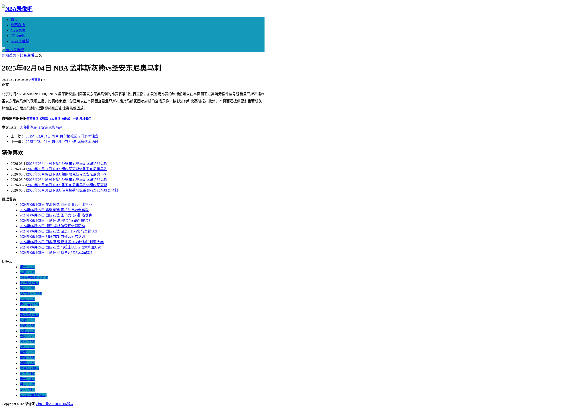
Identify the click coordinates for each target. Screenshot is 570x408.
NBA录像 (18, 30)
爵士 (27, 384)
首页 (14, 20)
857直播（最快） (61, 118)
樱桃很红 (85, 118)
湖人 (27, 390)
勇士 (27, 379)
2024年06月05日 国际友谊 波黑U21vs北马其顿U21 (59, 231)
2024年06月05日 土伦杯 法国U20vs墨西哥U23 (55, 220)
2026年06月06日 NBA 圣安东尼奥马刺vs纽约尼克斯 (67, 180)
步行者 (29, 304)
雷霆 (27, 358)
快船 (27, 331)
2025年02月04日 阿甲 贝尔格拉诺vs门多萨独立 (62, 136)
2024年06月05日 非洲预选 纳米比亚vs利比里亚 (56, 204)
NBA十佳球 (20, 41)
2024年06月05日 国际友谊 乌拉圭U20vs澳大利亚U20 (60, 247)
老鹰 (27, 272)
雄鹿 (27, 309)
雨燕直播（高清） (38, 118)
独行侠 (29, 283)
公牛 (27, 347)
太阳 (27, 336)
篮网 (27, 363)
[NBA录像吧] (17, 9)
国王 (27, 341)
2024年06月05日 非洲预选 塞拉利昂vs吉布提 (54, 210)
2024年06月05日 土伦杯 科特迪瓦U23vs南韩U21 (57, 252)
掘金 (27, 374)
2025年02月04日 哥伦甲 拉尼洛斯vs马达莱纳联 (62, 141)
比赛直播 (18, 25)
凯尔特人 (31, 293)
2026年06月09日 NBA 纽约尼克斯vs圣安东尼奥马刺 (67, 174)
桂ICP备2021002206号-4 (54, 404)
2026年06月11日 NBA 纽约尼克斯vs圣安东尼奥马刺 (67, 169)
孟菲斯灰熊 (29, 127)
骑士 (27, 267)
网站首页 (9, 55)
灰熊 (27, 320)
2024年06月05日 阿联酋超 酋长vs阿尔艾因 (52, 236)
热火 (27, 288)
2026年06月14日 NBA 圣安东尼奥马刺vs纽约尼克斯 (67, 164)
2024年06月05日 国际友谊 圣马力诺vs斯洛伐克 (56, 215)
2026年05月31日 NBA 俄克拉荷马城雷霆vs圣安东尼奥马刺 (72, 190)
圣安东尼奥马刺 (50, 127)
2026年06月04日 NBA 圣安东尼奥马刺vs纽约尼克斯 (67, 185)
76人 (27, 299)
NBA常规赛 (34, 277)
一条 (76, 118)
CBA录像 (18, 36)
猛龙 (27, 352)
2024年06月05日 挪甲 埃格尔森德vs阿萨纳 (52, 226)
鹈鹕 (27, 325)
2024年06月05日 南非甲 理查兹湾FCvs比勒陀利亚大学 (62, 242)
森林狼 (29, 315)
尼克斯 (29, 368)
